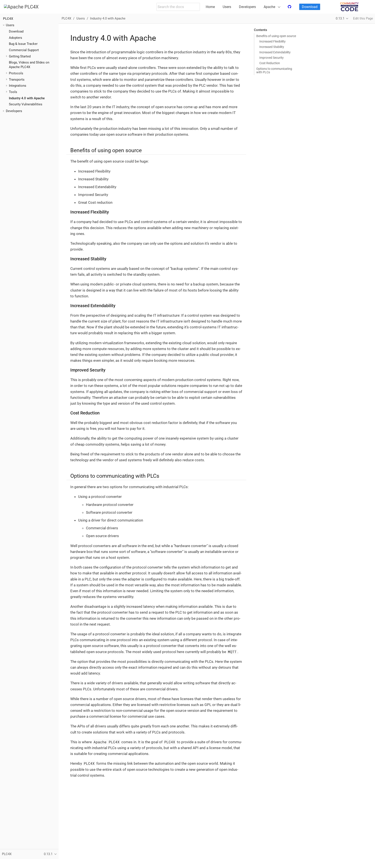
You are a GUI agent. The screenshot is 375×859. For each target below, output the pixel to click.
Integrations (17, 86)
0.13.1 (340, 18)
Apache (269, 7)
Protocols (16, 73)
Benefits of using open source (276, 36)
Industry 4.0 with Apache (27, 98)
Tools (13, 92)
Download (309, 7)
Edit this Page (363, 18)
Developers (247, 7)
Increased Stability (271, 47)
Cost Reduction (269, 63)
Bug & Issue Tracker (23, 44)
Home (210, 7)
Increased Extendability (275, 52)
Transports (17, 79)
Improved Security (271, 57)
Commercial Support (24, 50)
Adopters (15, 38)
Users (227, 7)
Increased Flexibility (272, 41)
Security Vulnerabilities (25, 104)
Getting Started (20, 56)
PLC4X (8, 19)
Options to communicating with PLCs (274, 70)
